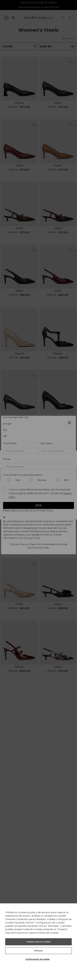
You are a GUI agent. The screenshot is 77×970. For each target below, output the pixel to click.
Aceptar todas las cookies (38, 942)
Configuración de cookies (38, 959)
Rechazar (38, 951)
